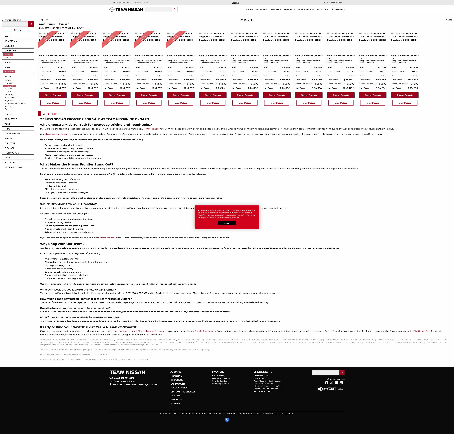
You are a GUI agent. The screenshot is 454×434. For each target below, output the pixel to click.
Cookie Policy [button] (245, 215)
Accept (227, 223)
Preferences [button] (235, 217)
